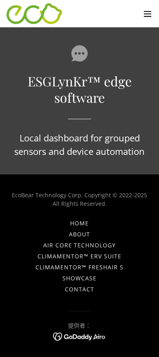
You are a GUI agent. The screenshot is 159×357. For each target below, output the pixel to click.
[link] (34, 13)
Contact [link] (79, 289)
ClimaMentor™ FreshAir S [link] (79, 267)
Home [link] (79, 223)
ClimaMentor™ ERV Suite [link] (79, 256)
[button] (147, 14)
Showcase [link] (79, 278)
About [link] (79, 234)
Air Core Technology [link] (79, 245)
